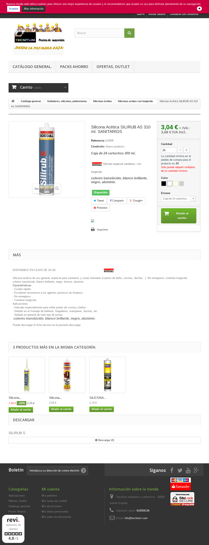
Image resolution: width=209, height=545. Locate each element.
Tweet (100, 200)
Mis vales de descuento (56, 516)
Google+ (137, 200)
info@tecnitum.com (136, 518)
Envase (166, 193)
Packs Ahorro (74, 66)
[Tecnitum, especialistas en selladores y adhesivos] (38, 38)
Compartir (117, 200)
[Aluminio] (181, 183)
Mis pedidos (49, 495)
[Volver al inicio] (13, 101)
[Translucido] (175, 183)
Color (165, 177)
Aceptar (13, 8)
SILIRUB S (17, 433)
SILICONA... (97, 397)
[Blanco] (169, 183)
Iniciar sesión (157, 14)
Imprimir (102, 229)
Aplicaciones (17, 495)
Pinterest (101, 207)
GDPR (141, 14)
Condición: (98, 146)
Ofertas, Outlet (113, 66)
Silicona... (15, 397)
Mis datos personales (55, 511)
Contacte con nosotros (184, 14)
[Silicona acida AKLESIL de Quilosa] (27, 375)
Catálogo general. (32, 66)
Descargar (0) (105, 440)
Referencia (97, 140)
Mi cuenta (51, 489)
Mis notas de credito (54, 501)
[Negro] (163, 183)
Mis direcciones (52, 506)
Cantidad (166, 144)
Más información (33, 8)
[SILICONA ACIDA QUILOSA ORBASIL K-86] (107, 375)
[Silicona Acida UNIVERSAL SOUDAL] (67, 375)
